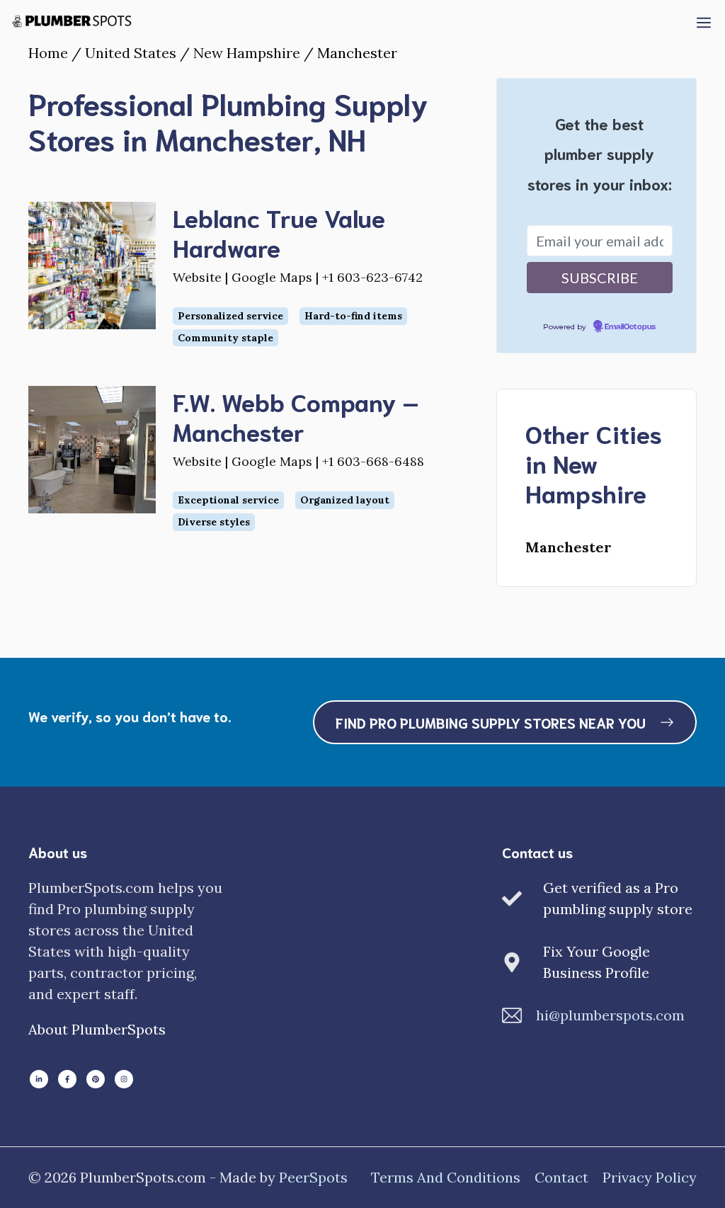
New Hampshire (246, 53)
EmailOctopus (630, 327)
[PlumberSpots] (71, 21)
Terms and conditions (445, 1177)
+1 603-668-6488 (373, 461)
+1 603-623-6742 (372, 277)
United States (130, 53)
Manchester (568, 547)
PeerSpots (313, 1177)
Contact (561, 1177)
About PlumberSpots (97, 1029)
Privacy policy (650, 1177)
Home (48, 53)
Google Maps (272, 277)
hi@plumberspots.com (610, 1015)
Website (197, 277)
